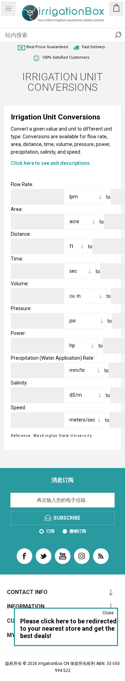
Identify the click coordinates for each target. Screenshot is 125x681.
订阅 (50, 531)
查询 (118, 35)
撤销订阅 (77, 531)
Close (108, 612)
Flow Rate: (22, 184)
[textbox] (55, 35)
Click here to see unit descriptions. (51, 163)
